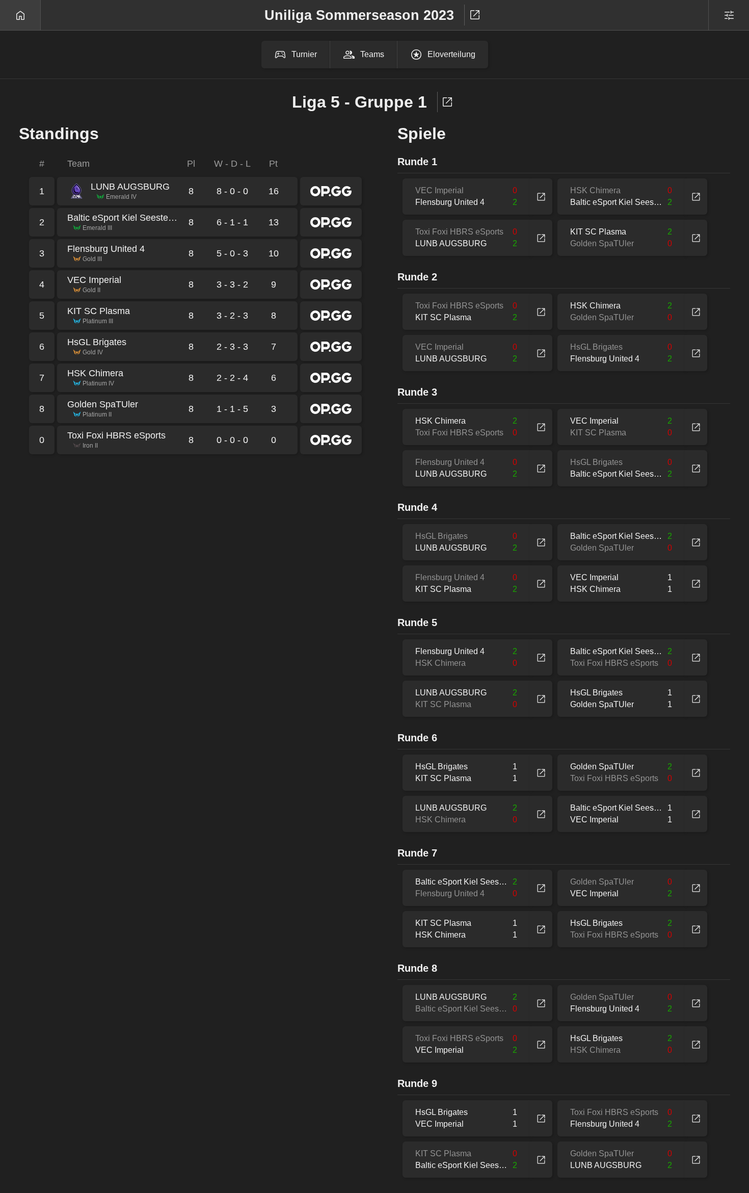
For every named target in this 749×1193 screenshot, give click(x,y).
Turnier (304, 54)
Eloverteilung (451, 54)
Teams (372, 54)
